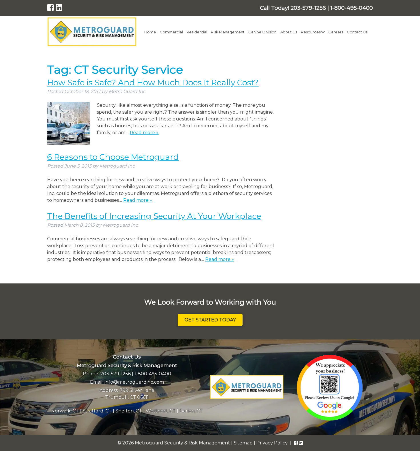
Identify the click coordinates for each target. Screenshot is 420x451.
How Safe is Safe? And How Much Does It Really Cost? (153, 82)
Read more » (144, 132)
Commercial (171, 32)
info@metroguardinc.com (134, 382)
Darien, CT (191, 411)
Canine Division (262, 32)
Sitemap (243, 443)
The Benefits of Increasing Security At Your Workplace (154, 216)
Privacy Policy (272, 443)
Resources (311, 32)
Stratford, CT (97, 411)
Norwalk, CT (65, 411)
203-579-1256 (115, 373)
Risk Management (228, 32)
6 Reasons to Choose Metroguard (113, 157)
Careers (335, 32)
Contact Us (357, 32)
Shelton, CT (128, 411)
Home (150, 32)
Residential (197, 32)
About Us (288, 32)
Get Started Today (210, 320)
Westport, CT (161, 411)
